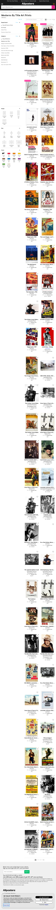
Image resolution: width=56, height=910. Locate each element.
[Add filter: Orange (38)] (14, 153)
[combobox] (26, 7)
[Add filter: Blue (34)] (9, 158)
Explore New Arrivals (44, 1)
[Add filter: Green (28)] (3, 164)
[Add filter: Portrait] (4, 113)
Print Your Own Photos (12, 1)
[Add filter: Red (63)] (9, 153)
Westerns (15, 12)
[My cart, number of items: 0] (54, 4)
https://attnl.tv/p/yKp (23, 883)
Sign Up (27, 871)
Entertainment (4, 12)
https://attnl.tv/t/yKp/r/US (8, 883)
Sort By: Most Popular (31, 19)
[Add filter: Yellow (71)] (19, 153)
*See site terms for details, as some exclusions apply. (13, 884)
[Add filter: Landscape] (4, 120)
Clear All (20, 19)
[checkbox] (4, 134)
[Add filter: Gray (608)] (14, 158)
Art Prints (28, 12)
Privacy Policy (6, 905)
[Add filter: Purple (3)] (19, 158)
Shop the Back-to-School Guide (28, 1)
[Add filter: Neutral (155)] (9, 164)
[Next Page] (54, 19)
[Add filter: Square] (11, 113)
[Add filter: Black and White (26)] (3, 153)
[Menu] (2, 4)
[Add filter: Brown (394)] (3, 158)
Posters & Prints (21, 12)
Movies (10, 12)
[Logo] (28, 3)
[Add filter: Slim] (18, 113)
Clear (17, 36)
